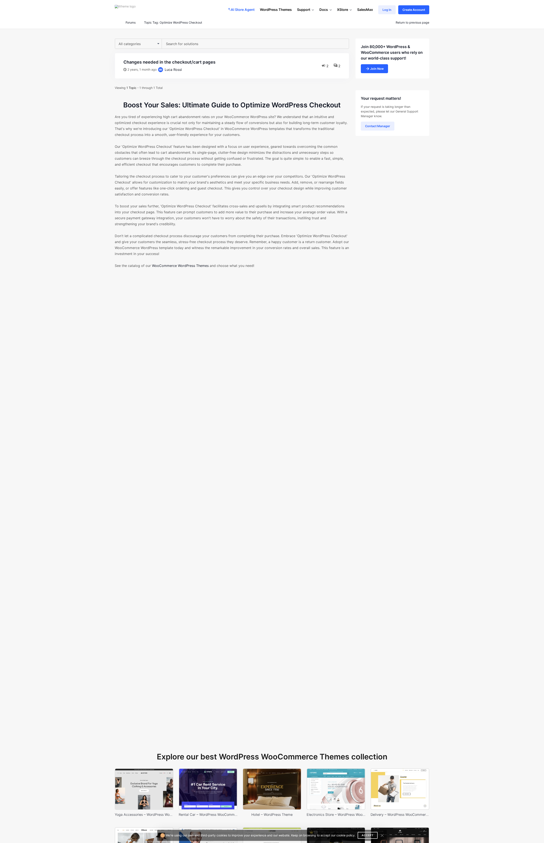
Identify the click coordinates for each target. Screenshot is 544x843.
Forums (131, 22)
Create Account (413, 9)
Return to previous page (412, 22)
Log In (386, 9)
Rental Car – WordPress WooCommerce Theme (208, 814)
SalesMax (365, 9)
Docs (323, 9)
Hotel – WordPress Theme (272, 814)
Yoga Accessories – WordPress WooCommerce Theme (144, 814)
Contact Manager (377, 126)
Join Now (377, 68)
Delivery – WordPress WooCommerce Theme (400, 814)
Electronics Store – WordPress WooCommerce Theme (336, 814)
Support (303, 9)
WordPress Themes (276, 9)
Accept (368, 835)
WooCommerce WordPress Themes (180, 265)
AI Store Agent (243, 9)
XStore (342, 9)
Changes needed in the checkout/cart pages (169, 62)
